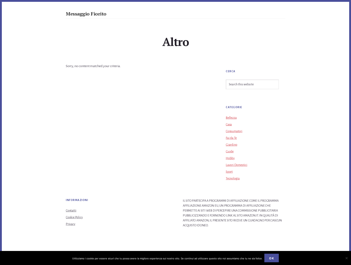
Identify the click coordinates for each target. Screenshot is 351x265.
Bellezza (231, 117)
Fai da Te (231, 138)
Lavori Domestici (236, 165)
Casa (229, 124)
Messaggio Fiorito (86, 14)
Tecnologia (233, 178)
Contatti (71, 210)
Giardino (231, 144)
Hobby (230, 158)
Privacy (70, 224)
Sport (229, 171)
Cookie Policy (74, 217)
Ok (271, 258)
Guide (230, 151)
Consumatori (234, 131)
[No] (346, 258)
